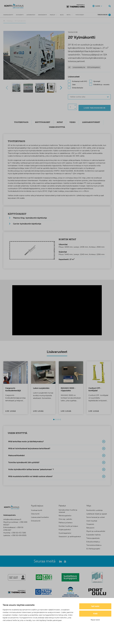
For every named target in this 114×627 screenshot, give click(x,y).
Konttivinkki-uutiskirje (94, 510)
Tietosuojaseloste (93, 538)
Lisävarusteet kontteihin (40, 517)
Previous (7, 88)
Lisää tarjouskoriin (94, 108)
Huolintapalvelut (65, 533)
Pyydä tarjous (37, 506)
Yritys (68, 15)
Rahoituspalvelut (65, 516)
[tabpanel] (15, 388)
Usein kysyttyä (91, 521)
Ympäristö (90, 524)
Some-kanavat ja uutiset (95, 517)
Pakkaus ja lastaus (65, 523)
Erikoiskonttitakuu (93, 542)
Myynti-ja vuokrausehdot (95, 531)
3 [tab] (58, 419)
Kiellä (95, 614)
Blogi (62, 15)
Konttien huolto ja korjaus (68, 526)
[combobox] (89, 96)
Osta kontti (19, 15)
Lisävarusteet (30, 15)
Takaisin (73, 32)
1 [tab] (53, 419)
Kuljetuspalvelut (65, 530)
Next (61, 88)
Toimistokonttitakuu (94, 545)
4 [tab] (60, 419)
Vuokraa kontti (8, 15)
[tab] (57, 441)
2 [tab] (56, 419)
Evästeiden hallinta (93, 535)
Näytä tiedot (95, 620)
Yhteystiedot (79, 15)
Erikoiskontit (42, 15)
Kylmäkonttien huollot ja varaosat (68, 511)
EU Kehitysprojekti (93, 549)
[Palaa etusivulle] (4, 21)
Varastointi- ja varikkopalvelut (70, 537)
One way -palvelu (65, 519)
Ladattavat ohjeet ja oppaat (96, 514)
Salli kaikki (95, 606)
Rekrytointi (90, 528)
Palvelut (52, 15)
